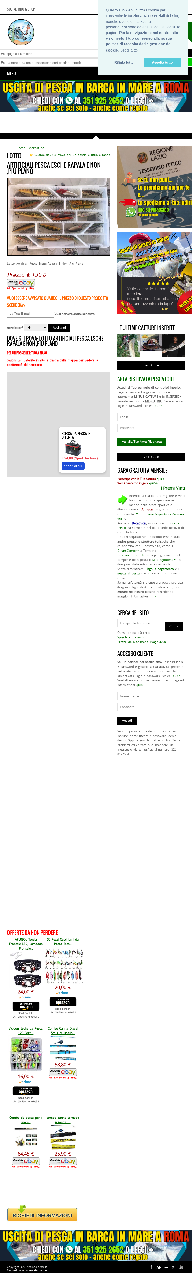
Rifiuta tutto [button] (124, 62)
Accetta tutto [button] (162, 62)
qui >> (153, 483)
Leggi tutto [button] (129, 50)
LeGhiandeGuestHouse (133, 555)
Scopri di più (73, 466)
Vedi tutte (151, 365)
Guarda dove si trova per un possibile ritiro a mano (72, 155)
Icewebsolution (37, 1270)
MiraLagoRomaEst (164, 560)
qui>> (158, 406)
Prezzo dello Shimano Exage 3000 (141, 642)
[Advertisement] (96, 122)
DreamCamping (128, 550)
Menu (11, 73)
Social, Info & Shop (21, 9)
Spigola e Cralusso (130, 637)
